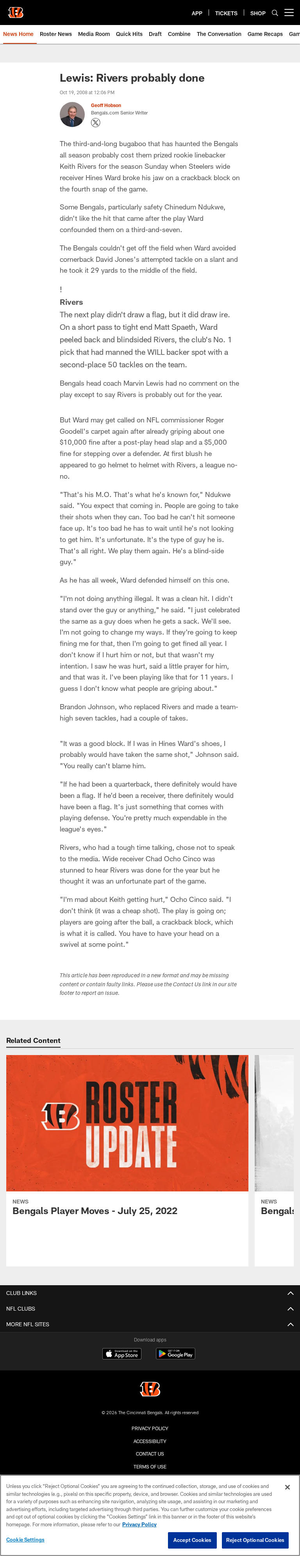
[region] (150, 1515)
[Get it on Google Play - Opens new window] (175, 1357)
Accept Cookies (192, 1540)
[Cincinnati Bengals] (150, 1390)
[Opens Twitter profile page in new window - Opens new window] (95, 122)
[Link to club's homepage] (15, 9)
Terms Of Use (150, 1466)
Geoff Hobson (106, 105)
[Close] (287, 1487)
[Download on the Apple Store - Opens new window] (121, 1354)
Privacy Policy (150, 1428)
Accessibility (150, 1441)
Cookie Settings (25, 1539)
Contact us (150, 1453)
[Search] (275, 12)
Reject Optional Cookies (255, 1540)
